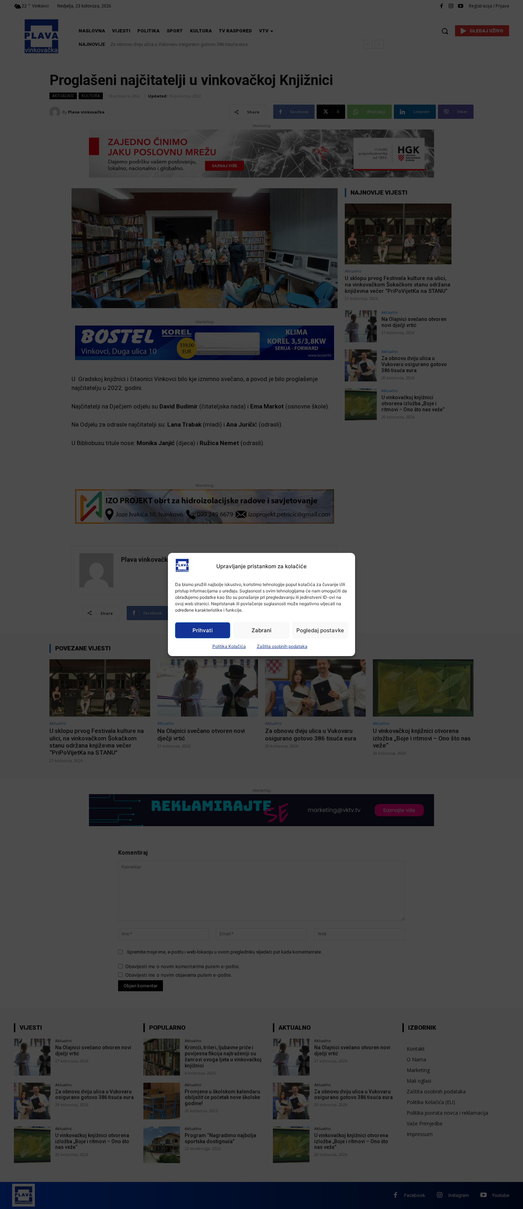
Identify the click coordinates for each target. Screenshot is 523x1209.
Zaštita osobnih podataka (282, 646)
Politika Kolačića (229, 646)
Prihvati (202, 630)
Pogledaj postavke (320, 630)
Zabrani (261, 630)
